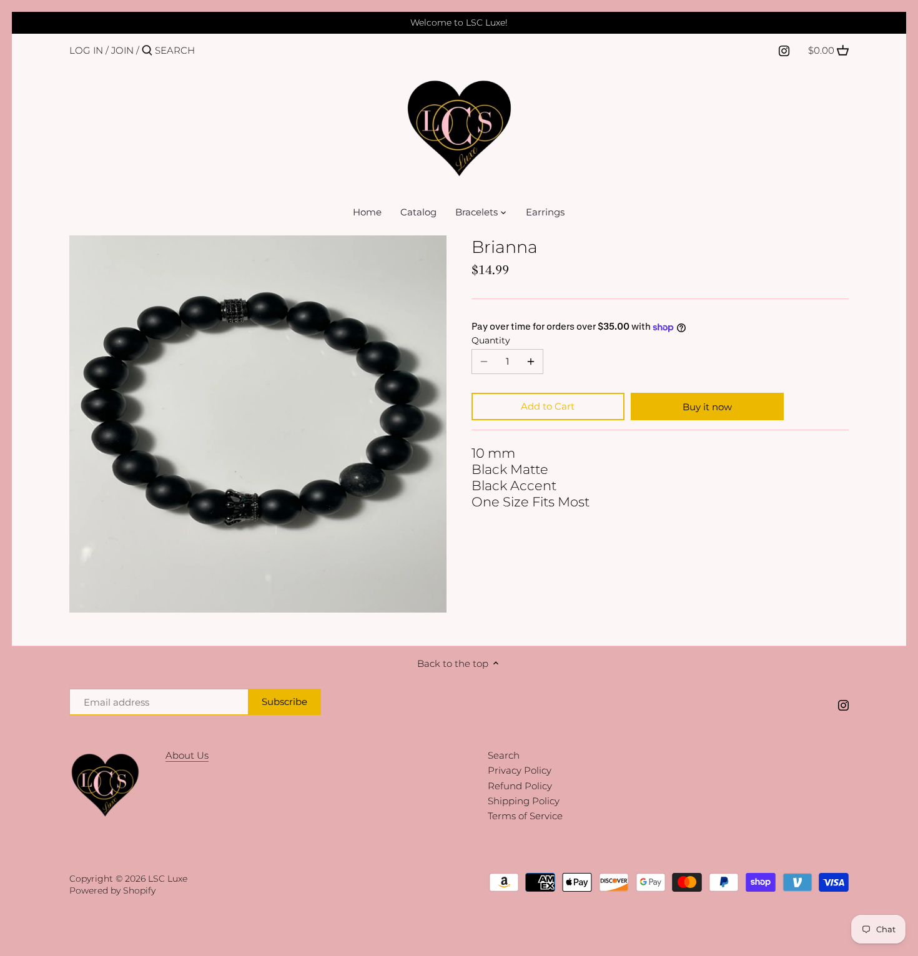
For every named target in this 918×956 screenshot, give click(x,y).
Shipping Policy (524, 801)
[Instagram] (784, 50)
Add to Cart (548, 406)
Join (122, 50)
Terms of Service (525, 816)
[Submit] (147, 51)
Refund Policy (520, 786)
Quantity (490, 340)
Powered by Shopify (112, 890)
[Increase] (531, 361)
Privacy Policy (519, 770)
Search (504, 755)
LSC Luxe (167, 879)
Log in (86, 50)
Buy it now (707, 407)
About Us (187, 755)
